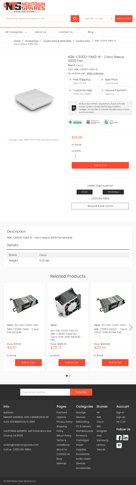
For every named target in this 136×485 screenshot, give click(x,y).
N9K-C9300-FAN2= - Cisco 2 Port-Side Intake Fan (110, 330)
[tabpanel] (24, 326)
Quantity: (76, 150)
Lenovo (101, 445)
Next (131, 327)
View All (101, 449)
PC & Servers (83, 426)
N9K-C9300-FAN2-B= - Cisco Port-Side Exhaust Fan (66, 336)
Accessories (83, 468)
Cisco (100, 421)
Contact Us (66, 32)
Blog (90, 32)
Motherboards (84, 431)
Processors (82, 454)
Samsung (102, 440)
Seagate (102, 431)
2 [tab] (69, 376)
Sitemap (62, 463)
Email (84, 191)
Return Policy (64, 435)
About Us (40, 32)
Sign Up (120, 417)
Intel (99, 435)
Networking (82, 421)
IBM (99, 426)
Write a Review (95, 73)
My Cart (121, 421)
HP (98, 412)
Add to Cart (124, 18)
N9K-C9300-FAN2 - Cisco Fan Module (23, 330)
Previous (4, 327)
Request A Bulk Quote (100, 206)
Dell (99, 417)
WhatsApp (113, 191)
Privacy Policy (64, 421)
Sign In (120, 412)
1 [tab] (67, 376)
